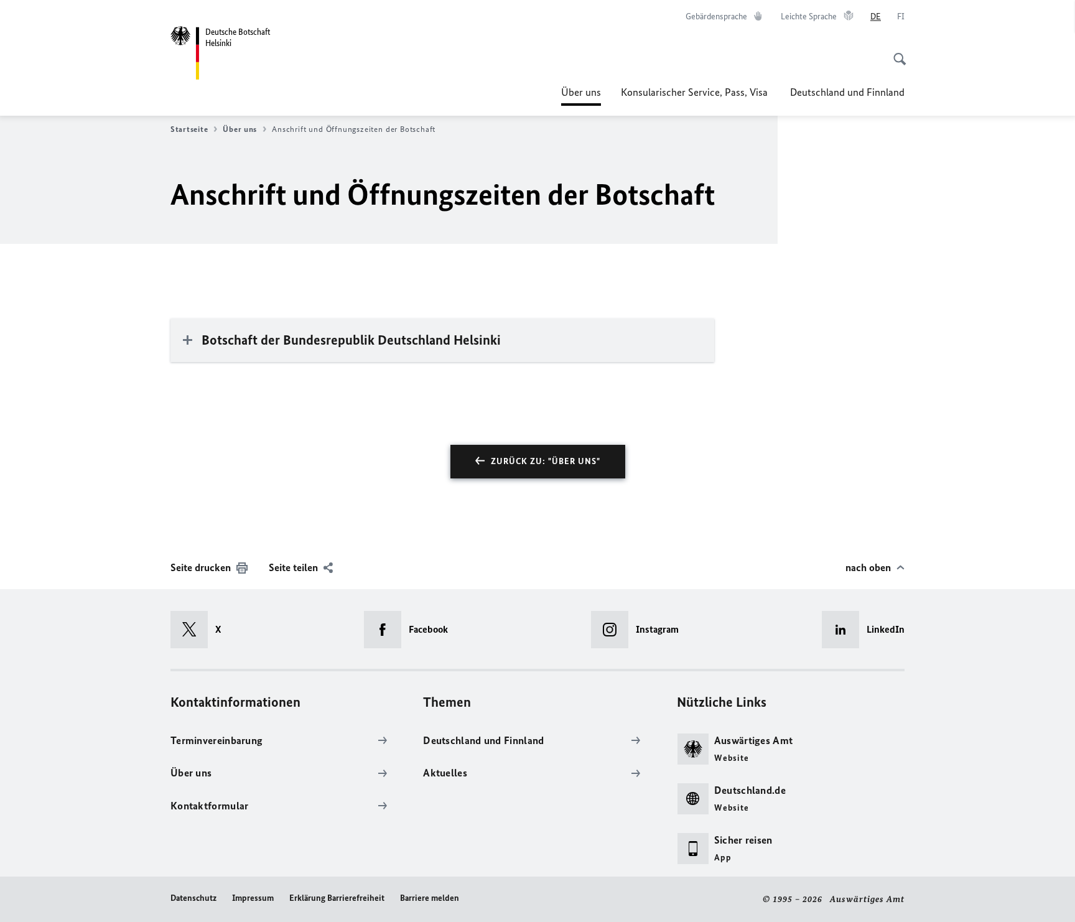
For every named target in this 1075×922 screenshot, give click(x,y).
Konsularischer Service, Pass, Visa (695, 92)
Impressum (253, 898)
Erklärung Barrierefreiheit (336, 898)
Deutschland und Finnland (847, 92)
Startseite (189, 129)
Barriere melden (429, 898)
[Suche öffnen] (896, 52)
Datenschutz (193, 898)
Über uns (581, 96)
